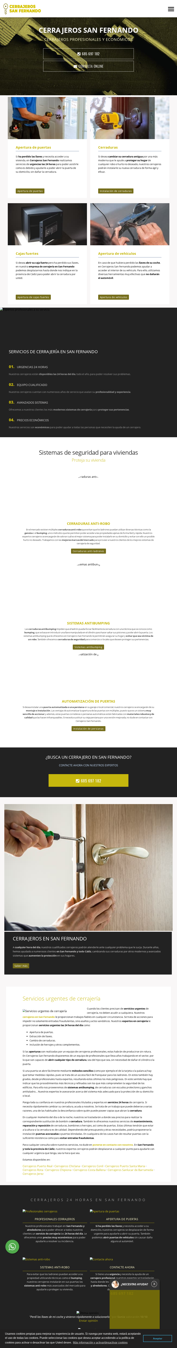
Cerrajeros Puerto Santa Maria (125, 1166)
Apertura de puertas (33, 147)
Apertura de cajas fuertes (33, 297)
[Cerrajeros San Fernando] (22, 13)
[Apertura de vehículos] (129, 244)
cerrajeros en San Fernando (39, 1017)
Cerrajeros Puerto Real (37, 1166)
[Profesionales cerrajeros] (40, 1211)
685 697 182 (91, 53)
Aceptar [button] (157, 1338)
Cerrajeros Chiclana (67, 1166)
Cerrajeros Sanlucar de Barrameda (131, 1170)
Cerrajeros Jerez (33, 1174)
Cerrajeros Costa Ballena (89, 1170)
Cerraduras (108, 147)
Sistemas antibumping (88, 647)
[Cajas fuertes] (47, 244)
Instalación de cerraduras (116, 191)
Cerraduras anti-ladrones (88, 551)
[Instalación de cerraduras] (129, 138)
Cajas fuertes (27, 253)
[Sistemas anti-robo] (36, 1259)
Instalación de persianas (88, 728)
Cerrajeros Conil (92, 1166)
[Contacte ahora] (101, 1259)
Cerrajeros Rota (33, 1170)
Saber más (21, 965)
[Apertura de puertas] (47, 138)
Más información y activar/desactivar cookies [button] (100, 1342)
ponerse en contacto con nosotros (113, 1144)
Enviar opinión (88, 1321)
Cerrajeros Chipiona (58, 1170)
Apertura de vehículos (117, 253)
